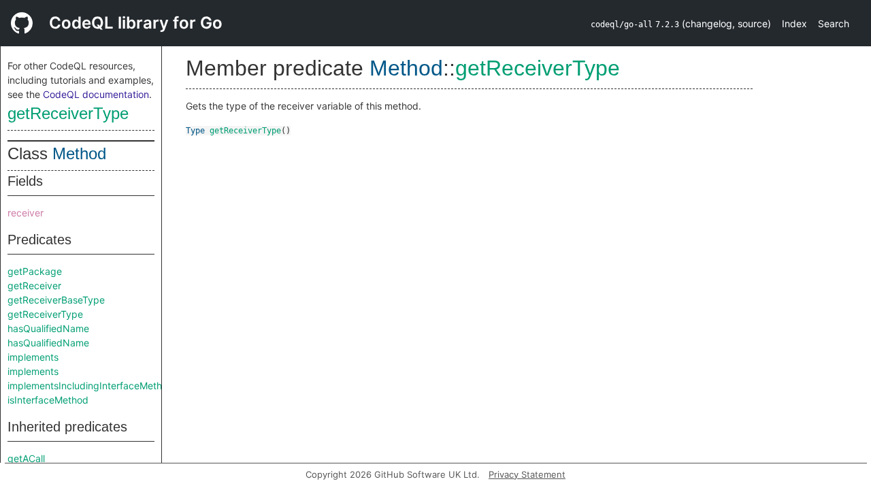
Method (79, 153)
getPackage (34, 271)
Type (195, 130)
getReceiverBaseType (56, 300)
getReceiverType (68, 113)
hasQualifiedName (48, 328)
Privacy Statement (527, 474)
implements (33, 357)
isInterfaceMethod (47, 400)
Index (794, 23)
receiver (25, 212)
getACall (26, 458)
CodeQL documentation (96, 94)
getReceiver (34, 285)
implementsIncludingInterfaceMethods (92, 385)
